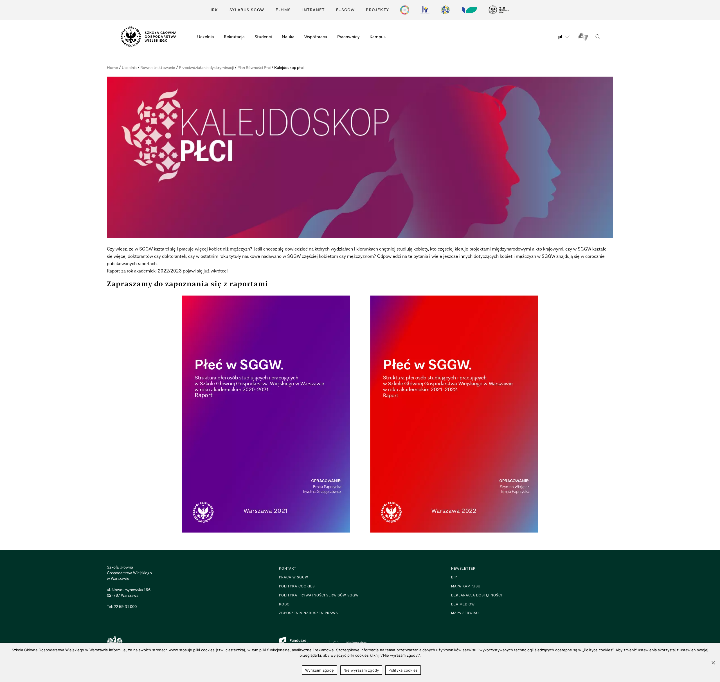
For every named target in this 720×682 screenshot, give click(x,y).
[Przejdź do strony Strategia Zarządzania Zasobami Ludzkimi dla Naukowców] (424, 9)
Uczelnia (205, 36)
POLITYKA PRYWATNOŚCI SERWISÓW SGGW (319, 595)
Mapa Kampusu (466, 586)
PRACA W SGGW (293, 577)
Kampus (378, 36)
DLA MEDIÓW (463, 604)
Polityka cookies (403, 670)
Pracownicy (348, 36)
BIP (454, 577)
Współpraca (315, 36)
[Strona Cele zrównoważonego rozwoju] (404, 9)
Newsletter (463, 568)
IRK (214, 9)
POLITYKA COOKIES (297, 586)
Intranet (313, 9)
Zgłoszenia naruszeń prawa (308, 613)
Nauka (288, 36)
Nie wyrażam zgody (361, 670)
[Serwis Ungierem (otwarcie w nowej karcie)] (469, 9)
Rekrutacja (234, 36)
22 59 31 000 (125, 606)
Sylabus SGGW (247, 9)
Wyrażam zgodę (319, 670)
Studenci (263, 36)
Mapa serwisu (465, 613)
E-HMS (283, 9)
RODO (284, 604)
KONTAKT (287, 568)
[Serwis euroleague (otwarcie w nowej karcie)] (445, 9)
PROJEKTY (377, 9)
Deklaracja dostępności (476, 595)
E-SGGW (345, 9)
